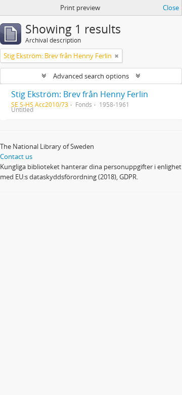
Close (171, 7)
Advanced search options (91, 76)
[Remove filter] (117, 56)
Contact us (16, 156)
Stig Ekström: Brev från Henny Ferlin (79, 94)
